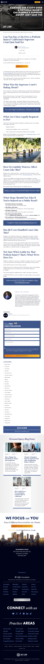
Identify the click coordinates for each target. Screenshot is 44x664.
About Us (11, 646)
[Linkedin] (27, 614)
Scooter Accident (7, 633)
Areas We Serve (18, 646)
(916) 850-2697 (22, 555)
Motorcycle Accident (33, 633)
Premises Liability (7, 401)
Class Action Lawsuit (8, 373)
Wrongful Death (7, 422)
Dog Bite (5, 631)
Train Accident (19, 628)
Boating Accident (32, 638)
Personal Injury (7, 398)
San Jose (33, 587)
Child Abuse (7, 370)
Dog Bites (6, 379)
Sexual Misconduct (8, 407)
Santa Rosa (25, 587)
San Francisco (25, 589)
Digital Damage (7, 377)
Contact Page (15, 350)
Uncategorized (7, 418)
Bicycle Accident (7, 364)
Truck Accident (19, 633)
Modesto (33, 594)
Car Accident (6, 638)
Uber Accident (7, 628)
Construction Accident (33, 631)
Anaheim (5, 589)
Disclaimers (35, 659)
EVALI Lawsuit (7, 388)
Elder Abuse (7, 381)
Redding (15, 594)
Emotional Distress (8, 385)
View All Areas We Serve (22, 599)
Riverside (5, 587)
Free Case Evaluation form (24, 223)
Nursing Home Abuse (8, 394)
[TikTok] (31, 614)
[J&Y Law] (4, 2)
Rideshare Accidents (8, 403)
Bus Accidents (7, 366)
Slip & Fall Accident (33, 628)
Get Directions (22, 572)
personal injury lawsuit (31, 134)
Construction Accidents (8, 375)
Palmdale (5, 591)
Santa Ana (34, 589)
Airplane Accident (32, 636)
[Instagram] (24, 614)
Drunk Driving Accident (21, 636)
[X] (17, 614)
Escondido (6, 594)
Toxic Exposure (7, 411)
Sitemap (27, 660)
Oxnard (33, 584)
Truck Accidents (7, 416)
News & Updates (7, 392)
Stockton (15, 591)
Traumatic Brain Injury (8, 414)
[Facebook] (20, 614)
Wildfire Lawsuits (7, 420)
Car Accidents (7, 368)
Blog (5, 32)
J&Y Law (16, 659)
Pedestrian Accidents (8, 396)
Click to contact (10, 191)
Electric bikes (7, 383)
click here (30, 350)
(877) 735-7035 (34, 110)
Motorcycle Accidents (8, 390)
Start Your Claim (22, 66)
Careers (37, 646)
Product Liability (20, 638)
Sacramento (6, 584)
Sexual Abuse (7, 405)
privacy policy (21, 350)
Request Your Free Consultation (22, 526)
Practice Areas (27, 646)
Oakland (24, 584)
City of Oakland (8, 73)
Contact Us (22, 648)
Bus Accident (19, 641)
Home (3, 32)
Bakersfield (15, 584)
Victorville (24, 591)
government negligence (27, 174)
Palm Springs (34, 591)
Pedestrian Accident (33, 641)
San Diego (15, 589)
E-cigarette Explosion (8, 641)
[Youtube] (13, 614)
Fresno (23, 594)
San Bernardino (16, 587)
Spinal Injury (7, 409)
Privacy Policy (19, 660)
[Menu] (42, 2)
